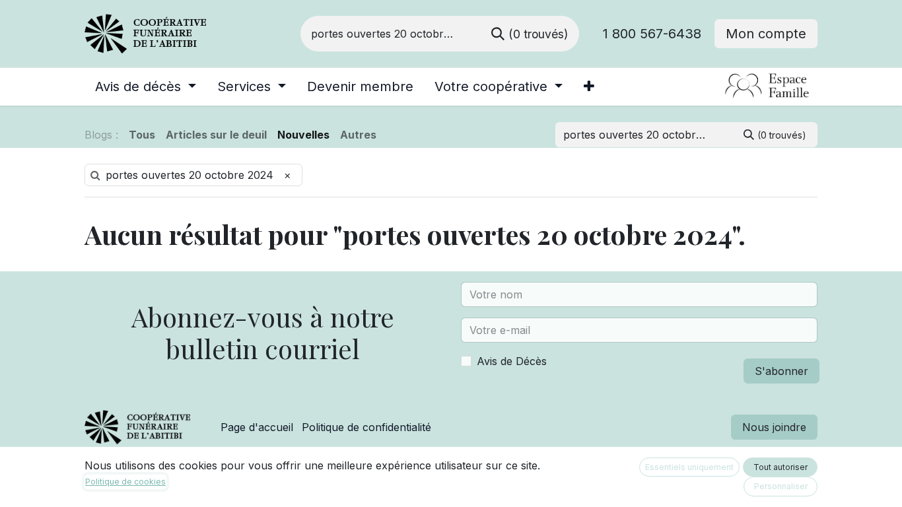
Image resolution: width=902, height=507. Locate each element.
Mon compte (766, 34)
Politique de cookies (125, 482)
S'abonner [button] (781, 371)
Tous (142, 134)
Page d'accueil (257, 427)
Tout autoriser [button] (780, 467)
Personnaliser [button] (781, 486)
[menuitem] (146, 86)
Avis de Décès (512, 361)
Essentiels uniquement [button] (689, 467)
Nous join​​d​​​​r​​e (774, 427)
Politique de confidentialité (366, 427)
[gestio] (719, 86)
